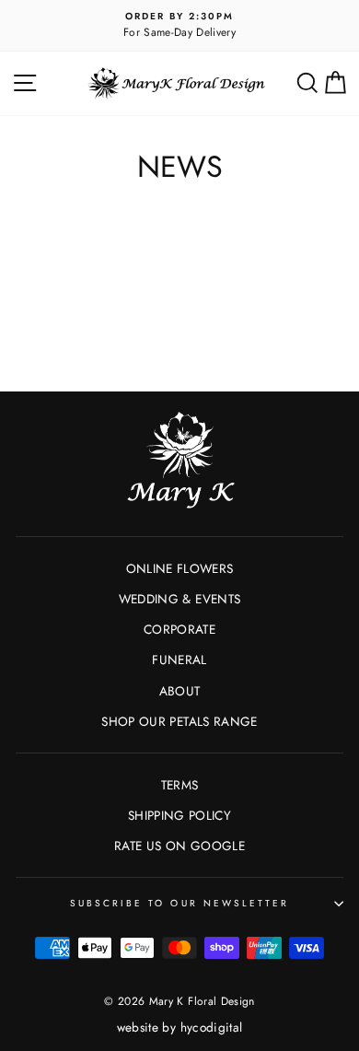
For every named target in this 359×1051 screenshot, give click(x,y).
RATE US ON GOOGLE (179, 845)
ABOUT (180, 691)
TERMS (180, 785)
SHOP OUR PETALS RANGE (179, 721)
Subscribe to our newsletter (180, 903)
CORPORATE (179, 629)
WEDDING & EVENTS (179, 599)
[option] (179, 25)
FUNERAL (179, 659)
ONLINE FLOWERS (180, 568)
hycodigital (211, 1027)
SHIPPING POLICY (179, 815)
